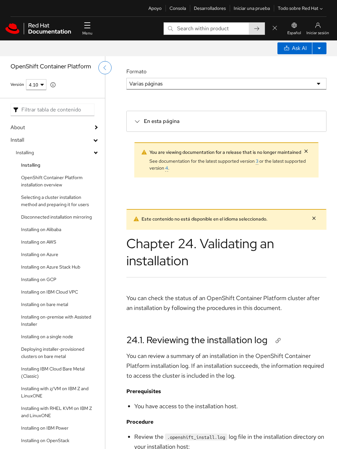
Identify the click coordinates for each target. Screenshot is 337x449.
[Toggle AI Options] (319, 48)
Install (17, 139)
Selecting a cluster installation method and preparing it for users (55, 200)
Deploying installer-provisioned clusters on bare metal (52, 352)
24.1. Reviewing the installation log (197, 340)
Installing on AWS (38, 242)
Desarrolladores (210, 8)
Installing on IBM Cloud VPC (49, 292)
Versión (17, 84)
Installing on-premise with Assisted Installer (56, 320)
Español (294, 32)
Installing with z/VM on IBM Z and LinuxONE (55, 392)
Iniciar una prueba (252, 8)
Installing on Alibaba (41, 229)
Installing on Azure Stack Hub (50, 267)
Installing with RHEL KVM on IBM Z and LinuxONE (56, 411)
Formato (136, 71)
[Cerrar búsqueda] (274, 28)
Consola (177, 8)
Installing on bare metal (44, 304)
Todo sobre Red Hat (298, 8)
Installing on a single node (47, 337)
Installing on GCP (38, 279)
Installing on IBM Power (44, 428)
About (18, 127)
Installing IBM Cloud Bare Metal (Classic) (53, 372)
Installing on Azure (39, 254)
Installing (25, 152)
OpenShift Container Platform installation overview (52, 181)
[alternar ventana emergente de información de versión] (53, 85)
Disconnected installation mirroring (56, 217)
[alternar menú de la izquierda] (105, 67)
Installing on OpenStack (45, 440)
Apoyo (155, 8)
